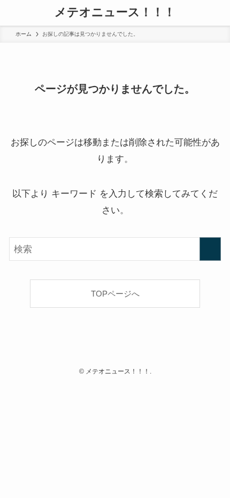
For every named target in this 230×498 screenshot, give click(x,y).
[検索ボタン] (217, 13)
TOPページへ (115, 293)
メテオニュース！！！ (115, 13)
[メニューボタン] (13, 13)
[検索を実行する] (210, 249)
